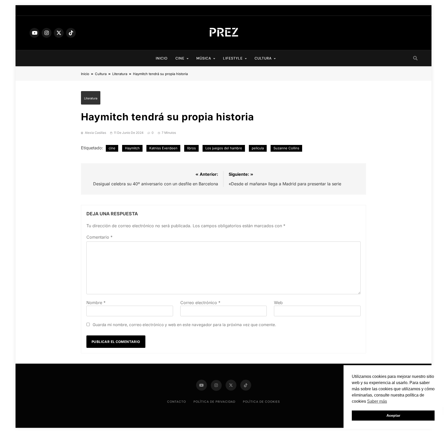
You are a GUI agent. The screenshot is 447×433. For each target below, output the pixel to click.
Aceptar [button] (393, 415)
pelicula (258, 148)
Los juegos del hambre (223, 148)
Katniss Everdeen (163, 148)
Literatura (90, 98)
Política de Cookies (261, 402)
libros (191, 148)
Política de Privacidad (214, 402)
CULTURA (263, 58)
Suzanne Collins (286, 148)
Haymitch (132, 148)
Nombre (96, 302)
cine (112, 148)
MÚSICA (203, 58)
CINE (179, 58)
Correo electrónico (200, 302)
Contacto (176, 402)
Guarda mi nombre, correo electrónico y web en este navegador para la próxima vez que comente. (184, 324)
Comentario (99, 237)
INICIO (162, 58)
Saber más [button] (377, 401)
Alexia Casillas (95, 133)
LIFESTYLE (233, 58)
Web (278, 302)
